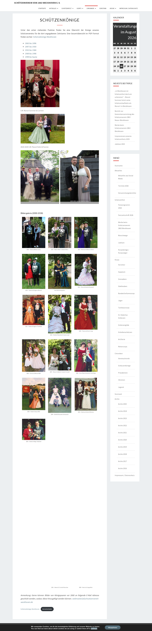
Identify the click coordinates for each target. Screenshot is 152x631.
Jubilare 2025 (120, 144)
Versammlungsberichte (126, 193)
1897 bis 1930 (30, 46)
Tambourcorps (123, 308)
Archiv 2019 (122, 447)
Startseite (42, 8)
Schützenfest (67, 8)
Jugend (121, 387)
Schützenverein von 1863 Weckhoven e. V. (37, 2)
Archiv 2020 (122, 440)
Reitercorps (122, 346)
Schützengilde (123, 325)
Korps (79, 8)
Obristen (121, 380)
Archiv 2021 (122, 432)
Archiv (112, 8)
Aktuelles (52, 8)
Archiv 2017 (122, 461)
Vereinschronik (124, 358)
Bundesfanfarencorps (126, 293)
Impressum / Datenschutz (129, 8)
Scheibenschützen (125, 332)
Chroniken (90, 8)
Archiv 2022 (122, 425)
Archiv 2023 (122, 418)
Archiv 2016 (122, 468)
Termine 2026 (123, 186)
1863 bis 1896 (30, 43)
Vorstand (102, 8)
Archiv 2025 (122, 404)
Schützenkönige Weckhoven (44, 37)
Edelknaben (122, 286)
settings (94, 628)
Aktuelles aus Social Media (125, 177)
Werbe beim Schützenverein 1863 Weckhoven (122, 128)
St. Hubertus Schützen (123, 316)
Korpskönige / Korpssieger (123, 251)
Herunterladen (47, 609)
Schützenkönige (124, 365)
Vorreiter (121, 265)
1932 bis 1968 (30, 50)
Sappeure (121, 272)
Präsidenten (123, 373)
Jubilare (121, 243)
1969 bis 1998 (30, 53)
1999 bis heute (31, 57)
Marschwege (123, 235)
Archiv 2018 (122, 454)
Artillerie (121, 339)
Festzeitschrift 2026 (125, 215)
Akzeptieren (112, 627)
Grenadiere (122, 279)
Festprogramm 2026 (124, 206)
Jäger (120, 300)
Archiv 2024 (122, 411)
